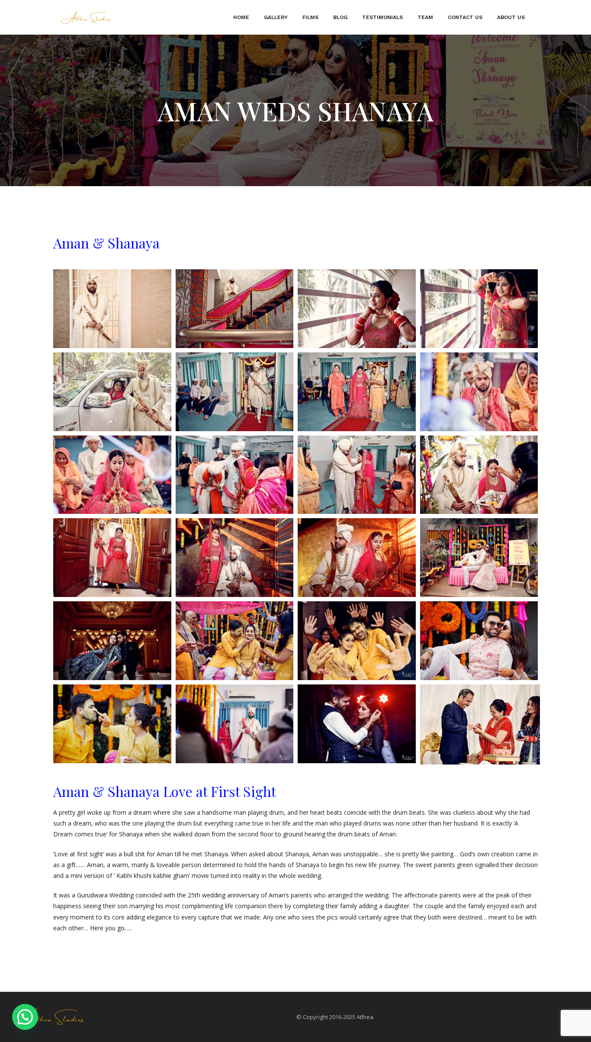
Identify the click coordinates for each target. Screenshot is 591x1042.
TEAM (425, 17)
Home (241, 17)
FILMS (310, 17)
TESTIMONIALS (382, 17)
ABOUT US (511, 17)
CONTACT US (465, 17)
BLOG (340, 17)
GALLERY (276, 17)
